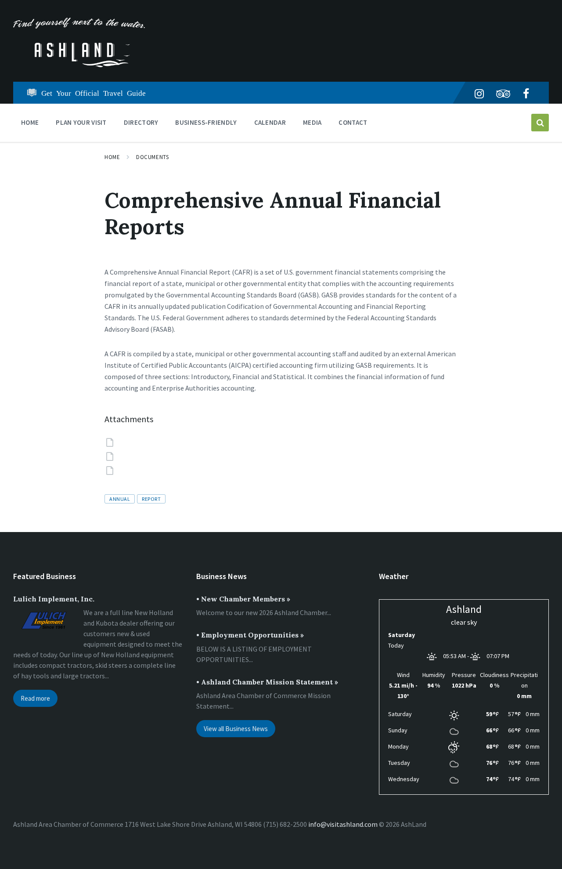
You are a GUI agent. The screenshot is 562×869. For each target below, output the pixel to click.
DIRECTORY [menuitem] (141, 122)
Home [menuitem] (30, 122)
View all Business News (236, 728)
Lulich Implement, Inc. (53, 599)
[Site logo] (79, 64)
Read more (35, 698)
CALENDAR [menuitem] (270, 122)
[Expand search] (540, 122)
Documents (152, 157)
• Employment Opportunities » (250, 635)
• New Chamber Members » (243, 599)
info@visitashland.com (343, 824)
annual (119, 499)
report (151, 499)
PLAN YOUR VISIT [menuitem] (81, 122)
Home (112, 157)
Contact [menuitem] (353, 122)
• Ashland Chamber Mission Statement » (267, 682)
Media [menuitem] (312, 122)
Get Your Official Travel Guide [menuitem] (93, 92)
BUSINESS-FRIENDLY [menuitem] (206, 122)
